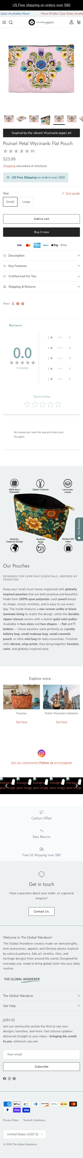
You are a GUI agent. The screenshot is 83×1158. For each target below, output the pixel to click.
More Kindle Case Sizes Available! (57, 13)
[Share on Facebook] (17, 303)
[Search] (12, 22)
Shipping (9, 166)
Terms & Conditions (34, 1120)
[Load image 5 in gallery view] (41, 69)
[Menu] (4, 22)
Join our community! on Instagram (41, 763)
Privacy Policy (11, 1120)
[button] (59, 337)
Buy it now (41, 232)
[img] (16, 151)
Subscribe (41, 1066)
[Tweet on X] (13, 303)
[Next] (76, 785)
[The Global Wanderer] (42, 22)
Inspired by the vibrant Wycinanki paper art (41, 133)
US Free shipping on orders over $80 (41, 5)
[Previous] (6, 785)
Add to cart (41, 219)
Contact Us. (42, 911)
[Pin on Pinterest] (22, 303)
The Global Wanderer (25, 1144)
